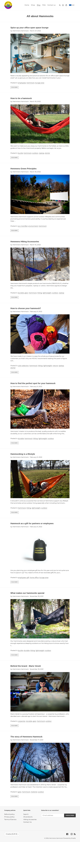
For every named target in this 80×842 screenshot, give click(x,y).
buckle (20, 153)
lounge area (39, 83)
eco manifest (23, 226)
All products (27, 817)
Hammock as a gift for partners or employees (32, 523)
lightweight (47, 293)
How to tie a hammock (21, 98)
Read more (14, 87)
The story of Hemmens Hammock (26, 737)
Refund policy (9, 814)
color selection (23, 366)
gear (26, 293)
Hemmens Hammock (56, 838)
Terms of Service (10, 819)
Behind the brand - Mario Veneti (25, 666)
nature (55, 366)
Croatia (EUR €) (11, 834)
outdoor (35, 153)
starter (47, 153)
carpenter (21, 721)
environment (33, 226)
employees (22, 83)
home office (34, 577)
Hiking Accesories (29, 819)
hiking (39, 293)
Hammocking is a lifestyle (22, 454)
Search (26, 814)
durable (21, 293)
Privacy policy (9, 817)
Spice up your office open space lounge (29, 27)
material (34, 792)
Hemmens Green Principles (23, 168)
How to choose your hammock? (25, 308)
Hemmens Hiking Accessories (24, 241)
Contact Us (27, 822)
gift (28, 577)
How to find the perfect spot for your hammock (32, 383)
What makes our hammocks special (27, 593)
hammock (30, 83)
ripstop (41, 153)
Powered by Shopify (69, 838)
